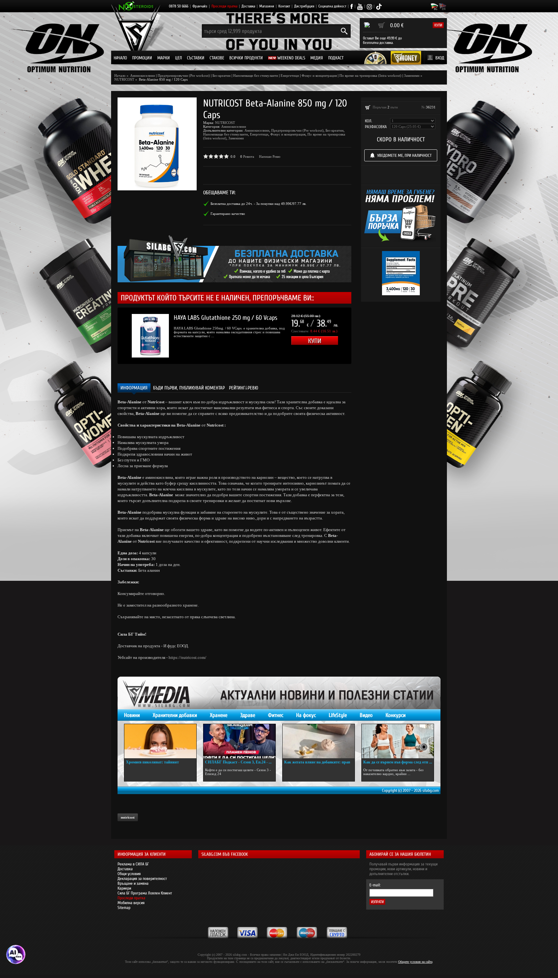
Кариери (124, 888)
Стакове (217, 58)
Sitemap (124, 907)
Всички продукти (246, 58)
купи (438, 25)
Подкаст (336, 58)
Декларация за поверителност (142, 878)
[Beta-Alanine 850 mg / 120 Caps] (157, 143)
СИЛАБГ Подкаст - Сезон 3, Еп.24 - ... (238, 762)
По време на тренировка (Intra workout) (370, 75)
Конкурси (396, 715)
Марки (163, 58)
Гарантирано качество (228, 214)
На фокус (306, 715)
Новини (132, 715)
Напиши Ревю (269, 156)
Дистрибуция (304, 6)
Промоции (142, 58)
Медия (316, 58)
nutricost (128, 817)
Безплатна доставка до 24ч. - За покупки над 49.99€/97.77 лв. (258, 204)
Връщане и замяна (133, 883)
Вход (439, 58)
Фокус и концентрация (319, 75)
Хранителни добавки (175, 715)
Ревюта (248, 156)
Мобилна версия (131, 902)
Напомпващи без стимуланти (255, 75)
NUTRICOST (225, 123)
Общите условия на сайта (415, 961)
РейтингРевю (243, 388)
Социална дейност (332, 6)
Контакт (284, 6)
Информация (134, 388)
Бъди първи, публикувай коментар (189, 388)
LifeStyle (338, 715)
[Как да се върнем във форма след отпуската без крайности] (398, 741)
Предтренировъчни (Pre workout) (184, 75)
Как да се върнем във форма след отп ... (397, 762)
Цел (178, 58)
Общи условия (129, 873)
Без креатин (221, 75)
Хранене (218, 715)
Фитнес (275, 715)
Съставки (195, 58)
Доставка (248, 6)
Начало (120, 58)
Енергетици (290, 75)
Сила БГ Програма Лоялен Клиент (145, 893)
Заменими (411, 75)
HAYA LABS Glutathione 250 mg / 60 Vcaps (225, 317)
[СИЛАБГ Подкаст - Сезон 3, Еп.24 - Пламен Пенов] (239, 741)
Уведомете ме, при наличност (404, 155)
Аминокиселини (233, 126)
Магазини (266, 6)
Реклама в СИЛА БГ (133, 864)
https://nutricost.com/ (187, 657)
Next (361, 335)
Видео (366, 715)
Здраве (247, 715)
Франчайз (199, 6)
